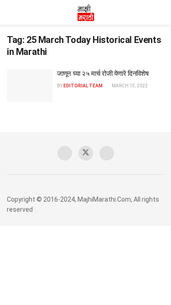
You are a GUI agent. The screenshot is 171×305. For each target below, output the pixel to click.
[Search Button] (160, 12)
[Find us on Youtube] (106, 153)
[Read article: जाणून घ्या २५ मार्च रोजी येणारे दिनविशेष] (29, 85)
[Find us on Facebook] (64, 153)
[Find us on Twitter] (85, 153)
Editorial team (83, 85)
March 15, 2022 (129, 85)
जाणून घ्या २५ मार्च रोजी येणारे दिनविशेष (103, 74)
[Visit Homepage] (86, 12)
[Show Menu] (11, 12)
